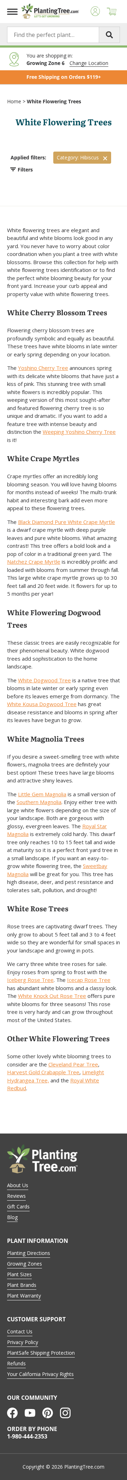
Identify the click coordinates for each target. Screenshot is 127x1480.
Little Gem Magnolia (42, 794)
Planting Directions (28, 1253)
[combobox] (63, 35)
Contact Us (19, 1331)
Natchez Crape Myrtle (33, 561)
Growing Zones (24, 1263)
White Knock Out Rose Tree (52, 995)
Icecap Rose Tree (88, 979)
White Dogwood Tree (44, 680)
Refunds (16, 1363)
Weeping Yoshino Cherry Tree (79, 431)
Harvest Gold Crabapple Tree (43, 1072)
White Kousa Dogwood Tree (42, 704)
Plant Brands (21, 1285)
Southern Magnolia (39, 801)
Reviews (16, 1195)
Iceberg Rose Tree (30, 979)
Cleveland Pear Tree (73, 1064)
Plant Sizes (19, 1274)
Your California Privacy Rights (40, 1374)
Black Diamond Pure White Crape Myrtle (66, 521)
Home (14, 101)
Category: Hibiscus (78, 157)
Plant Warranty (24, 1295)
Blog (12, 1217)
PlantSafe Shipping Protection (41, 1352)
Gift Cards (18, 1206)
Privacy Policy (22, 1342)
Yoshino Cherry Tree (43, 367)
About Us (17, 1185)
